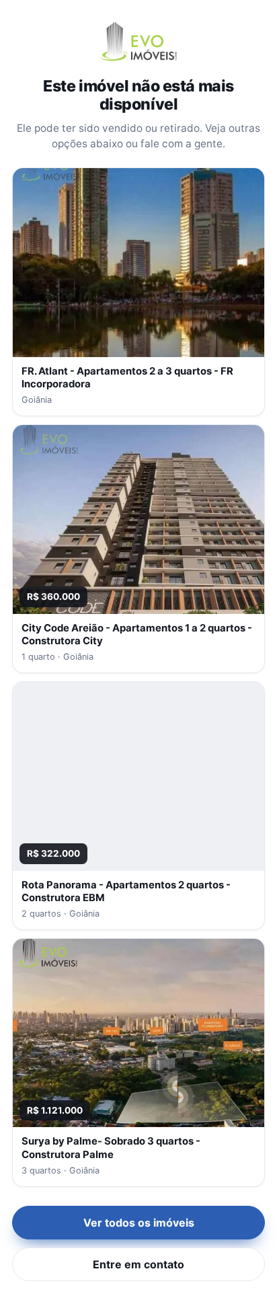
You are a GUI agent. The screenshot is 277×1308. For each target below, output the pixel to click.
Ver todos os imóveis (138, 1222)
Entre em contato (138, 1264)
